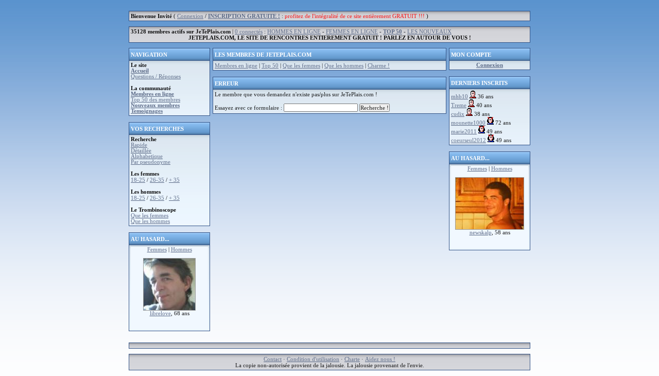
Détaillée (141, 150)
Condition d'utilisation (313, 359)
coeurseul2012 (468, 140)
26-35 (157, 180)
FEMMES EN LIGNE (352, 32)
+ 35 (174, 180)
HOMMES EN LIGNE (294, 32)
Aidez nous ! (380, 359)
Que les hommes (150, 221)
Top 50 (270, 66)
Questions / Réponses (156, 76)
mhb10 (459, 96)
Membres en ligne (236, 66)
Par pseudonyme (150, 162)
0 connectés (249, 32)
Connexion (190, 16)
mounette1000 (468, 123)
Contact (273, 359)
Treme (458, 105)
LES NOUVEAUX (429, 32)
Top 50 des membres (155, 99)
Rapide (139, 145)
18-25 (138, 180)
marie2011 (464, 131)
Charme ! (379, 66)
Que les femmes (149, 215)
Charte (352, 359)
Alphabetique (147, 156)
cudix (457, 114)
